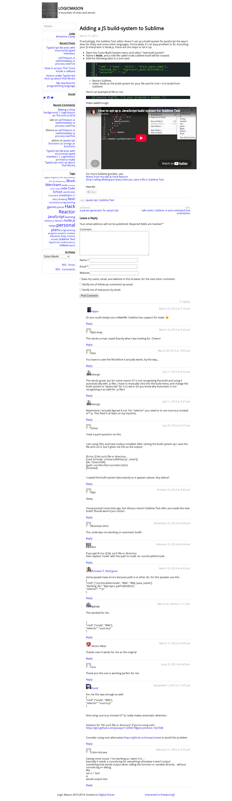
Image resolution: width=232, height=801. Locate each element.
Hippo (94, 311)
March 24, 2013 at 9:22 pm (174, 329)
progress (52, 233)
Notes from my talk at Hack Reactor (107, 176)
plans (55, 229)
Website (84, 273)
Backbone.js (61, 181)
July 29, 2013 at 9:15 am (176, 425)
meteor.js (49, 220)
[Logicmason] (50, 17)
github (60, 207)
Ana (93, 667)
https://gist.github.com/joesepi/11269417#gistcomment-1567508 (124, 728)
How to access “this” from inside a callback (60, 69)
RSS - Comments (65, 269)
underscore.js (68, 242)
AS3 (53, 181)
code (63, 188)
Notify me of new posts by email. (101, 290)
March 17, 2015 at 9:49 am (174, 643)
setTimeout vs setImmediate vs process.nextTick (65, 60)
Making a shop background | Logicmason (59, 111)
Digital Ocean (107, 794)
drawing (62, 199)
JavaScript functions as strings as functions (61, 143)
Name (84, 260)
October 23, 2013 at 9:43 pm (173, 489)
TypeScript (54, 242)
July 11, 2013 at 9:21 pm (176, 401)
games (52, 207)
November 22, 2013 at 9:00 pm (172, 523)
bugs (58, 189)
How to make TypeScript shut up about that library (59, 77)
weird (72, 245)
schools (55, 239)
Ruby (63, 236)
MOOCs (59, 220)
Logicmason (70, 8)
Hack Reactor (67, 209)
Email (84, 266)
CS (73, 195)
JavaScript (92, 200)
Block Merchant (60, 182)
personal (65, 225)
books (65, 185)
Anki (61, 177)
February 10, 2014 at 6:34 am (173, 544)
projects (62, 233)
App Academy (69, 177)
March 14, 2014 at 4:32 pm (174, 568)
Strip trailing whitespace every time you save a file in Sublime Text (125, 179)
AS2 (50, 181)
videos (63, 245)
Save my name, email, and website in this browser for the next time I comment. (128, 279)
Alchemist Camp (65, 36)
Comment (86, 229)
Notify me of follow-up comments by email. (107, 284)
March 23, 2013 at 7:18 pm (174, 308)
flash (71, 199)
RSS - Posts (68, 265)
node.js (69, 220)
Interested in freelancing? (160, 794)
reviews (71, 233)
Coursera (53, 195)
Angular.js (55, 177)
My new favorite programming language (61, 84)
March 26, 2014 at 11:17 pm (174, 604)
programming (68, 230)
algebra (47, 177)
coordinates (69, 191)
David (94, 688)
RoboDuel (55, 236)
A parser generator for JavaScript (99, 210)
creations (65, 195)
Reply (89, 323)
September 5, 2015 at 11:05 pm (171, 685)
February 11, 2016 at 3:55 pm (173, 749)
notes (52, 225)
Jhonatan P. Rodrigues (104, 571)
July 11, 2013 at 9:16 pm (176, 371)
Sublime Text (106, 200)
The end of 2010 (65, 115)
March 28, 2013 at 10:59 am (174, 350)
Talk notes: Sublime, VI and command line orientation (166, 212)
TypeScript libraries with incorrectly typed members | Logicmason (60, 153)
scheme (71, 236)
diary (55, 199)
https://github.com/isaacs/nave (142, 737)
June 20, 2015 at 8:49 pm (175, 664)
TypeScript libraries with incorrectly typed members (60, 50)
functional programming (62, 202)
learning (70, 217)
